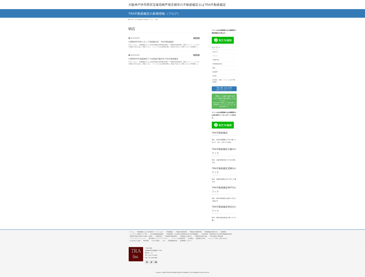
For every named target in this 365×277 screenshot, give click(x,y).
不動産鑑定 (169, 232)
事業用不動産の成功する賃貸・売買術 (141, 236)
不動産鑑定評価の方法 (211, 232)
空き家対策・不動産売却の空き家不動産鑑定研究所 (216, 234)
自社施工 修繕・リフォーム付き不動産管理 (223, 81)
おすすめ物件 (156, 240)
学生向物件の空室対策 (216, 236)
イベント (215, 56)
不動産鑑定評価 (217, 64)
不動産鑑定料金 (172, 240)
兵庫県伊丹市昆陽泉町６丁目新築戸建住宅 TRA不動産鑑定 (153, 59)
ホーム (132, 232)
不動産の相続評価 (181, 232)
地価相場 (223, 232)
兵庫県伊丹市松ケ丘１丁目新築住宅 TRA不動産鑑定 (151, 42)
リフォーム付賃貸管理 (178, 238)
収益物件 (215, 72)
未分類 (196, 38)
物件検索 (146, 240)
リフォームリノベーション (138, 238)
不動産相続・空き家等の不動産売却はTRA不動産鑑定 (182, 234)
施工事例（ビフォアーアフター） (159, 238)
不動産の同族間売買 (196, 232)
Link (164, 240)
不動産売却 (215, 59)
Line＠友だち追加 (135, 240)
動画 (213, 68)
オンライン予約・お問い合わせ (217, 238)
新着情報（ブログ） (186, 240)
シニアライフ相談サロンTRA (138, 234)
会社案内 (190, 238)
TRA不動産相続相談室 (156, 234)
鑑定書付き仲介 (201, 238)
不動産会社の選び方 (186, 236)
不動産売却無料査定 (171, 236)
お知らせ (215, 52)
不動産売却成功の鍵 (201, 236)
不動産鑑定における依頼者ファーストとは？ (150, 232)
